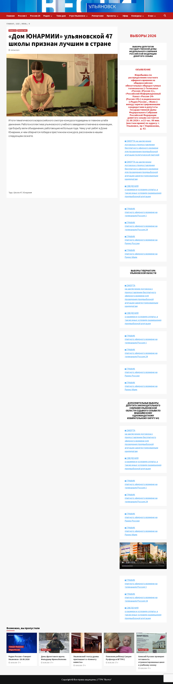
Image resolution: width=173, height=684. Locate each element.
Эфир (125, 15)
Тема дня (61, 15)
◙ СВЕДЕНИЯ (132, 458)
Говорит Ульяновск (16, 647)
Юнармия (27, 192)
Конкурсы (136, 15)
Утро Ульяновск (77, 15)
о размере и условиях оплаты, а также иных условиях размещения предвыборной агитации (143, 465)
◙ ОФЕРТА (130, 430)
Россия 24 (35, 15)
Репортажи (97, 15)
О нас (150, 15)
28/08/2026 (14, 663)
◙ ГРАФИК (130, 208)
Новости (12, 30)
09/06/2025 (15, 50)
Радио (46, 15)
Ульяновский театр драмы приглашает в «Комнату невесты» (86, 659)
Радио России (14, 650)
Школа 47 (18, 192)
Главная (10, 15)
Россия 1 (22, 15)
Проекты (111, 15)
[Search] (165, 15)
